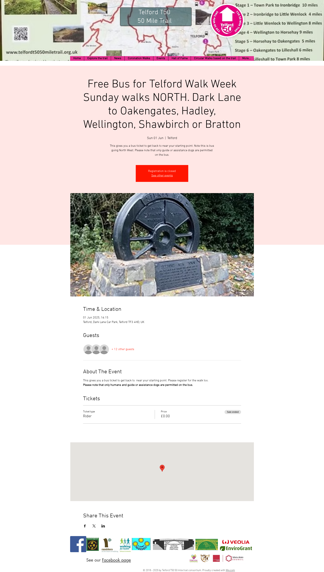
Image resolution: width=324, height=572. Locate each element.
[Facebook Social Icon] (78, 544)
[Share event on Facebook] (85, 525)
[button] (97, 58)
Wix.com (230, 570)
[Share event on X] (94, 525)
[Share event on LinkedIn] (103, 525)
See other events (162, 176)
